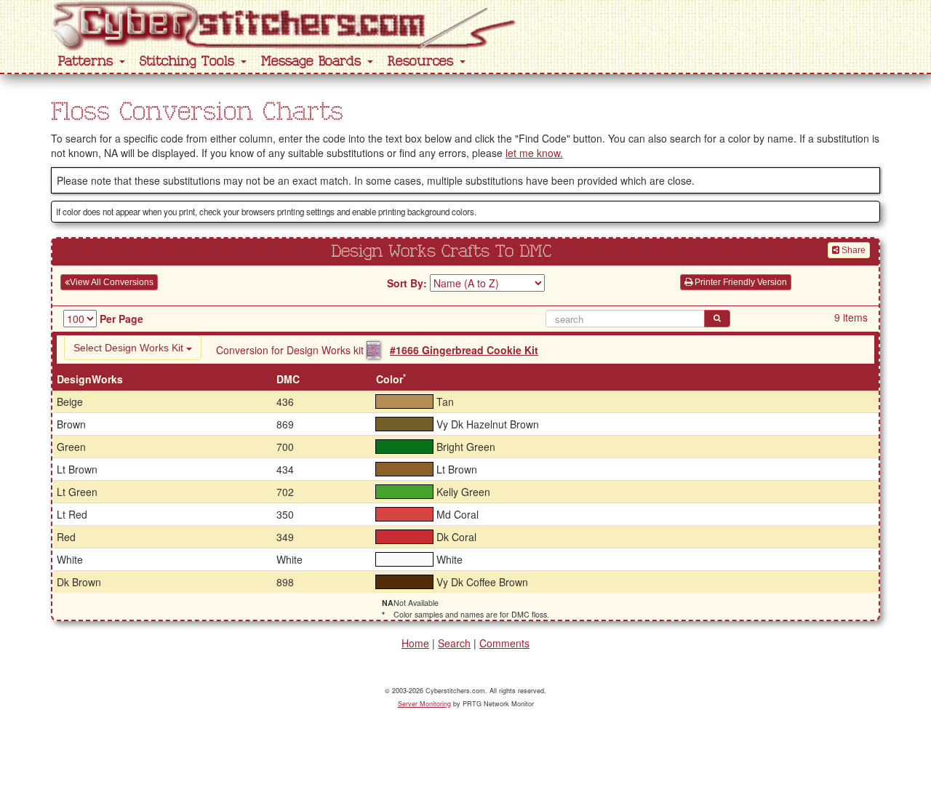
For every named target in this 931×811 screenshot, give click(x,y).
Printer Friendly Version (739, 282)
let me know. (534, 152)
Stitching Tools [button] (189, 61)
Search (454, 643)
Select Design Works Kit (129, 347)
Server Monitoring (424, 703)
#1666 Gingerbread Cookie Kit (464, 350)
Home (415, 643)
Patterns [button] (88, 61)
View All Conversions (111, 282)
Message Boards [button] (313, 61)
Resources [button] (423, 61)
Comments (504, 643)
